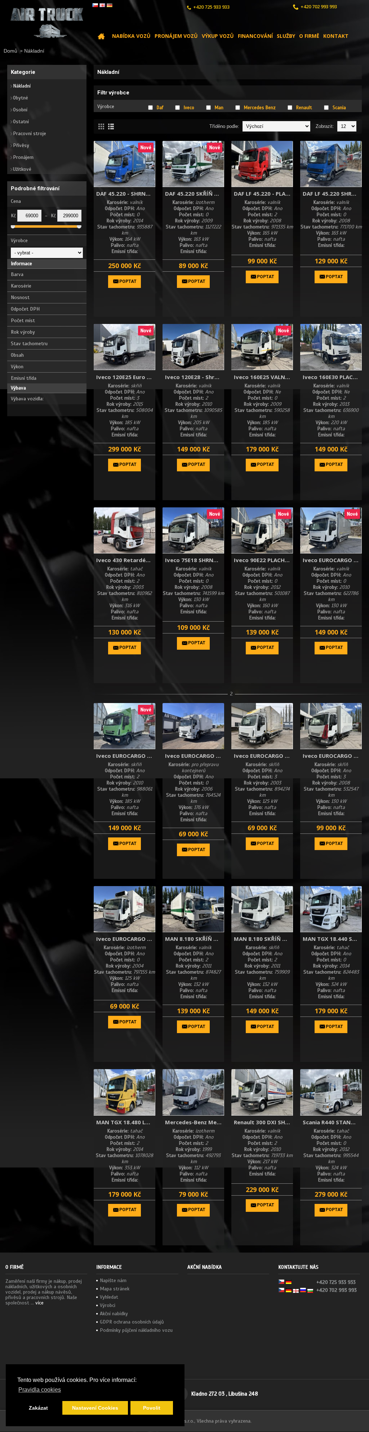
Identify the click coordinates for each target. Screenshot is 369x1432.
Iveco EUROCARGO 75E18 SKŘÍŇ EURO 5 (332, 755)
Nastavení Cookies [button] (95, 1408)
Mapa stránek (114, 1289)
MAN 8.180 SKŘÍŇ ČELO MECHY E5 (194, 938)
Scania (339, 108)
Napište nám (113, 1280)
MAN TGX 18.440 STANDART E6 (332, 938)
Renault (304, 108)
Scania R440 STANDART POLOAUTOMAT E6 (332, 1122)
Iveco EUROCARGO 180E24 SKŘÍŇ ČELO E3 (194, 755)
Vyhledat (109, 1297)
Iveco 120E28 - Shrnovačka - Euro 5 (194, 377)
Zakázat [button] (38, 1408)
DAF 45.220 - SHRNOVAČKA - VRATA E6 (125, 193)
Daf (160, 108)
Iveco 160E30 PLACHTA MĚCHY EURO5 (332, 377)
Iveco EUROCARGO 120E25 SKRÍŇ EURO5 (125, 755)
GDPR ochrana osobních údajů (132, 1322)
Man (219, 108)
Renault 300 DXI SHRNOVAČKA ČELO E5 (263, 1122)
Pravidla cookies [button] (39, 1390)
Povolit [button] (151, 1408)
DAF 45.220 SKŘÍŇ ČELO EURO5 (194, 193)
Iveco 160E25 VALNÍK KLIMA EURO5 (263, 377)
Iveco (189, 108)
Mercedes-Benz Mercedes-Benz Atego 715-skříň (194, 1122)
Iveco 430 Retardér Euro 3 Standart (125, 560)
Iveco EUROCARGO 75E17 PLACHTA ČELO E (263, 755)
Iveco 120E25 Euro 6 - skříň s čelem (125, 377)
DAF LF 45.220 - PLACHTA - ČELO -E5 (263, 193)
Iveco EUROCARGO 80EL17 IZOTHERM (125, 938)
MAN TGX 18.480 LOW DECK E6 (125, 1122)
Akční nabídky (114, 1314)
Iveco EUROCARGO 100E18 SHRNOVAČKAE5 (332, 560)
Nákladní (34, 51)
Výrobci (107, 1305)
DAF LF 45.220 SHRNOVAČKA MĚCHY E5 (332, 193)
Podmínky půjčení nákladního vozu (136, 1330)
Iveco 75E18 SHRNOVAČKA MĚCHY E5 (194, 560)
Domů (10, 51)
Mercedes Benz (260, 108)
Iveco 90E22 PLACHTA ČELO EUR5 (263, 560)
